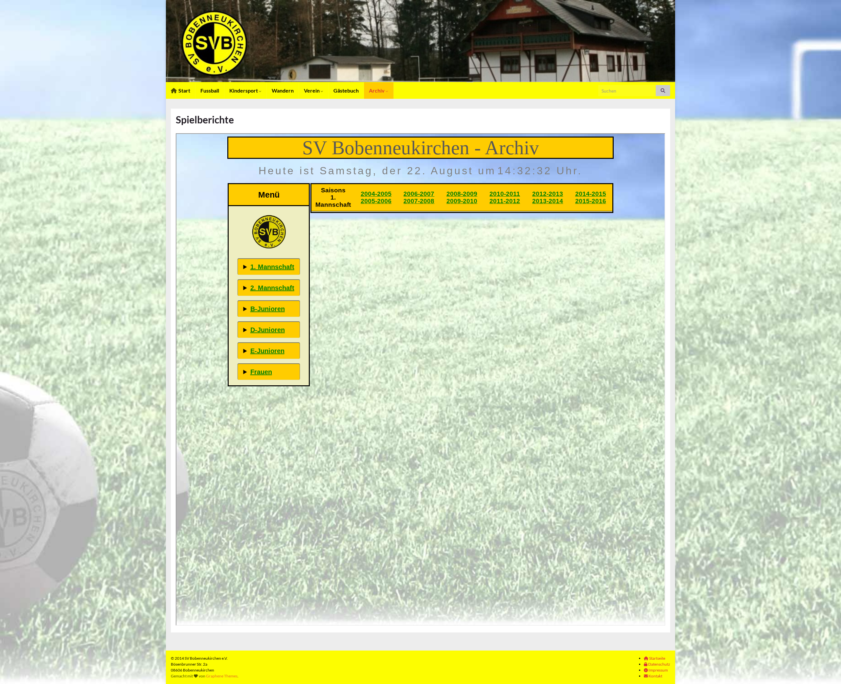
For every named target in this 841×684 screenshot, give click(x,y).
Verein (312, 90)
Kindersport (244, 90)
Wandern (283, 90)
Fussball (209, 90)
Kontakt (655, 675)
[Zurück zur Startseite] (420, 41)
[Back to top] (826, 669)
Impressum (658, 670)
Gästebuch (346, 90)
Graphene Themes (222, 675)
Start (183, 90)
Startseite (656, 658)
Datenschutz (659, 664)
